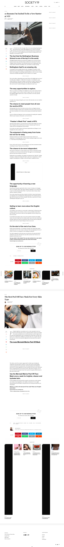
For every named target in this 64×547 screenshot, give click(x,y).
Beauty (6, 294)
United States (44, 539)
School (15, 281)
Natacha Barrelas (10, 18)
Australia (43, 534)
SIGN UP (33, 250)
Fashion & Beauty (26, 279)
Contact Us (6, 532)
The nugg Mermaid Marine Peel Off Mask (25, 342)
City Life (6, 279)
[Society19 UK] (32, 2)
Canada (43, 536)
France (43, 537)
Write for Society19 (7, 538)
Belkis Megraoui (10, 301)
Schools (45, 6)
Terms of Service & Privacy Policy (9, 534)
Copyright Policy (7, 535)
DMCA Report (7, 537)
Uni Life (6, 11)
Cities (49, 6)
